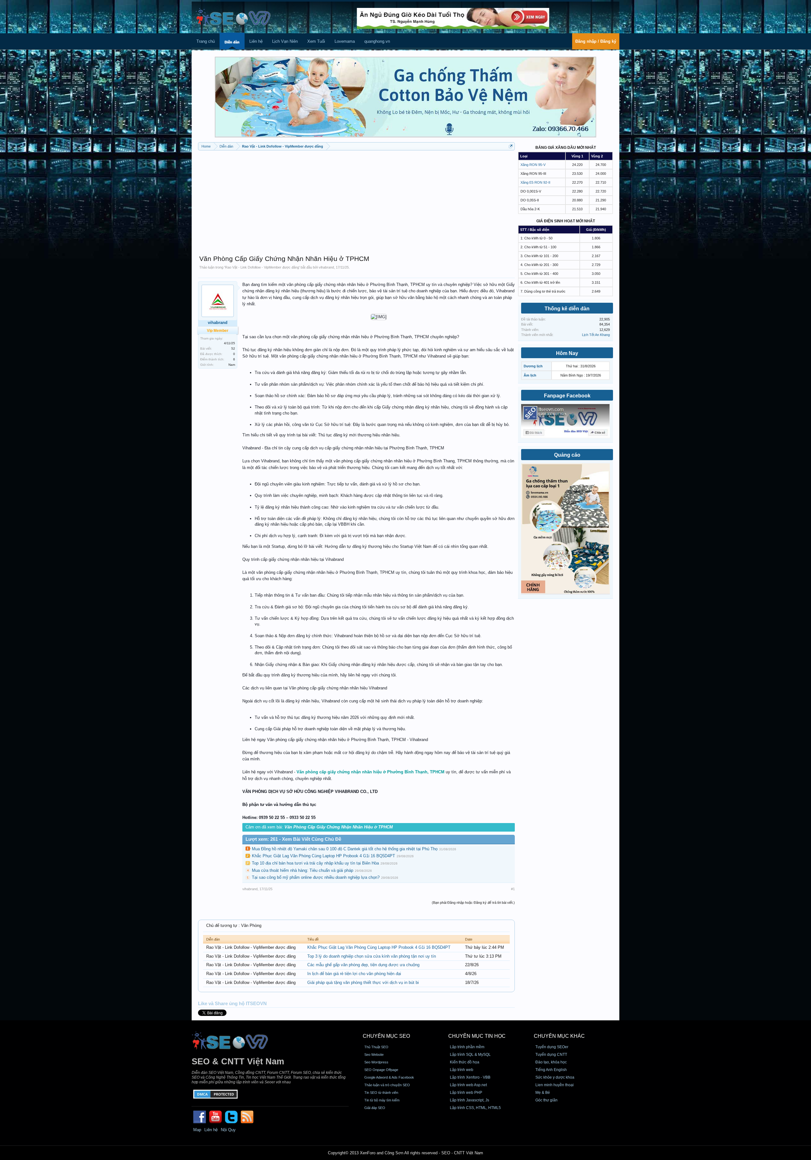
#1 (513, 889)
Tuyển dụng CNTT (551, 1054)
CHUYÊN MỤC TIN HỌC (477, 1036)
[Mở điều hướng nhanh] (511, 146)
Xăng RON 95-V (533, 165)
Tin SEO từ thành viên (381, 1092)
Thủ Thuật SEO (376, 1047)
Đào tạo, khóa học (551, 1062)
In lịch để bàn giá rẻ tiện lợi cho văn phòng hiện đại (354, 973)
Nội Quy (228, 1129)
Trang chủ (205, 41)
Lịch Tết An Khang (596, 335)
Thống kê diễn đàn (567, 308)
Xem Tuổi (316, 41)
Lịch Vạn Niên (285, 41)
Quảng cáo (567, 455)
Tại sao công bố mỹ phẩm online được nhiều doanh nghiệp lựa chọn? (316, 877)
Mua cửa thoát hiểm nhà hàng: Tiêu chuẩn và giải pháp (302, 870)
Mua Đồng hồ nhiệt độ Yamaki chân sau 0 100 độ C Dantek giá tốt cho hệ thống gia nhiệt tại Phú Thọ (344, 848)
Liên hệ (256, 41)
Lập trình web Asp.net (468, 1085)
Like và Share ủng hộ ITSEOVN (232, 1003)
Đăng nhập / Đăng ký (595, 41)
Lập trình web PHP (466, 1092)
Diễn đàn (232, 42)
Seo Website (374, 1054)
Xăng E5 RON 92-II (535, 182)
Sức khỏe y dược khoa (554, 1077)
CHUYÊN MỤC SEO (386, 1036)
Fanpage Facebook (567, 395)
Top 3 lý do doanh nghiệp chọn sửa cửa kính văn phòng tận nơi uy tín (371, 956)
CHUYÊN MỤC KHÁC (559, 1036)
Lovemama (345, 41)
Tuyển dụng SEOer (551, 1047)
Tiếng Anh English (551, 1070)
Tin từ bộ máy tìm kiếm (381, 1100)
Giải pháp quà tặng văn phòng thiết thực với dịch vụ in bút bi (363, 982)
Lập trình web (461, 1070)
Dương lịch (533, 366)
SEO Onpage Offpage (381, 1070)
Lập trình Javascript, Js (469, 1100)
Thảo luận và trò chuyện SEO (387, 1085)
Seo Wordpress (376, 1062)
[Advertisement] (356, 199)
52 (233, 348)
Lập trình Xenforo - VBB (470, 1077)
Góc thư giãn (546, 1100)
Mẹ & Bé (542, 1092)
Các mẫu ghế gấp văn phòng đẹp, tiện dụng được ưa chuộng (363, 964)
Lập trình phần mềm (467, 1047)
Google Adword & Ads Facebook (389, 1077)
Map (197, 1129)
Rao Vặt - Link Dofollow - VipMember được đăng (262, 267)
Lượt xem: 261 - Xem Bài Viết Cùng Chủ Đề (293, 839)
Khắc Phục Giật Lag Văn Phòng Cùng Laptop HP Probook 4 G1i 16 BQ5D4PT (323, 855)
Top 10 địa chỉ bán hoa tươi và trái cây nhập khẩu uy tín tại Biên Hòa (315, 863)
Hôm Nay (567, 353)
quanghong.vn (377, 41)
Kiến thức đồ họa (464, 1062)
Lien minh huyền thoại (554, 1085)
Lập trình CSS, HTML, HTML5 (475, 1108)
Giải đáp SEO (374, 1108)
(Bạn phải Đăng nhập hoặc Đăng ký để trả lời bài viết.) (473, 902)
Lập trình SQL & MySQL (470, 1054)
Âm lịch (530, 375)
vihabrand (326, 267)
